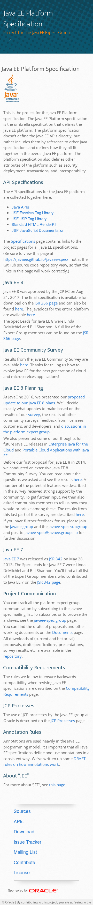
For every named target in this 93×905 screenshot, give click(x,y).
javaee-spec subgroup (68, 526)
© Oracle (8, 902)
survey (34, 414)
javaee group (21, 526)
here (19, 308)
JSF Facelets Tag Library (33, 212)
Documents (62, 632)
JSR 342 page (48, 582)
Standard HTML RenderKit (34, 224)
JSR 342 (56, 558)
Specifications (23, 241)
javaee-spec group (50, 620)
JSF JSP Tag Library (29, 218)
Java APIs (20, 207)
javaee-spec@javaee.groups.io (51, 532)
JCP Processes (63, 720)
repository (12, 656)
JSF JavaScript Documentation (38, 230)
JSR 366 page (46, 303)
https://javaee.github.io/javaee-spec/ (35, 259)
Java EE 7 (11, 558)
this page (57, 784)
